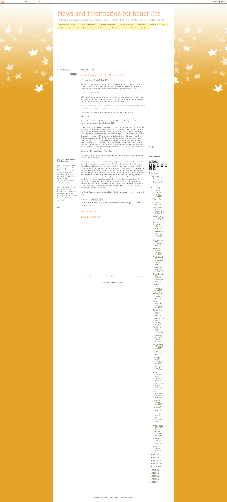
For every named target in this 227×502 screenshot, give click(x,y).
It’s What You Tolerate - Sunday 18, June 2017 (157, 295)
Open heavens (114, 203)
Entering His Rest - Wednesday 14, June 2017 (158, 330)
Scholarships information (107, 24)
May (155, 454)
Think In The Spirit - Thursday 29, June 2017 (158, 202)
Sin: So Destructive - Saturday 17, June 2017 (158, 304)
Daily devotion (103, 203)
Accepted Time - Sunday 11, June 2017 (158, 353)
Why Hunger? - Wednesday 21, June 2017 (158, 269)
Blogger (130, 497)
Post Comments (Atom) (118, 282)
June (155, 188)
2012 (153, 482)
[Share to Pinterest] (101, 199)
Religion (62, 28)
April (155, 457)
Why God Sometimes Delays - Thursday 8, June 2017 (158, 376)
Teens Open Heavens (88, 24)
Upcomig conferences (127, 24)
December (157, 179)
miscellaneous (154, 24)
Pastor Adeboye (125, 203)
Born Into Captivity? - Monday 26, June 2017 (158, 225)
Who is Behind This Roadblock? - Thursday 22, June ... (158, 260)
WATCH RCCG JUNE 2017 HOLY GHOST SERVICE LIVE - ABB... (158, 430)
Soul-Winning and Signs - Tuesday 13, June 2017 (158, 338)
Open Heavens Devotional (67, 24)
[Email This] (93, 199)
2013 (153, 479)
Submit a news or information (109, 28)
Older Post (139, 277)
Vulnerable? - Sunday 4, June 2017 (157, 409)
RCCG (165, 24)
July (155, 185)
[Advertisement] (113, 50)
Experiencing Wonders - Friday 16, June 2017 (157, 313)
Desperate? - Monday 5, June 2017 (157, 402)
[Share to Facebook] (99, 199)
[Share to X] (97, 199)
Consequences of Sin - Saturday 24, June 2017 (158, 242)
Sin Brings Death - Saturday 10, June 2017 (158, 360)
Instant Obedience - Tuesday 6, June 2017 (158, 394)
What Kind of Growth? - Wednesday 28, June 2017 (158, 210)
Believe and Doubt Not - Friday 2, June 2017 (157, 441)
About (125, 28)
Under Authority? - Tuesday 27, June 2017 (158, 218)
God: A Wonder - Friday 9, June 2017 (158, 368)
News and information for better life (108, 13)
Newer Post (87, 277)
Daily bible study (92, 203)
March (155, 460)
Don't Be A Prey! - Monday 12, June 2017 (158, 346)
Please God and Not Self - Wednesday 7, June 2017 (158, 386)
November (157, 182)
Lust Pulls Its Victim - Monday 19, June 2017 (158, 287)
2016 (153, 470)
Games (71, 28)
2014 (153, 476)
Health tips (141, 24)
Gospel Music (82, 28)
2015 (153, 473)
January (156, 466)
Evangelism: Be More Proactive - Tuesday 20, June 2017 (158, 277)
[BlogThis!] (95, 199)
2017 (153, 176)
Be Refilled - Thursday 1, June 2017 (158, 448)
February (156, 463)
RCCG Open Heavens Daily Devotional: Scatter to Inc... (157, 418)
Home (93, 28)
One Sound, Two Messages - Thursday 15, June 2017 (158, 321)
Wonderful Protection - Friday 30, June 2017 (157, 193)
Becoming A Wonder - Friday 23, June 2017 (157, 251)
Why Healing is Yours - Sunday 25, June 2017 (158, 234)
